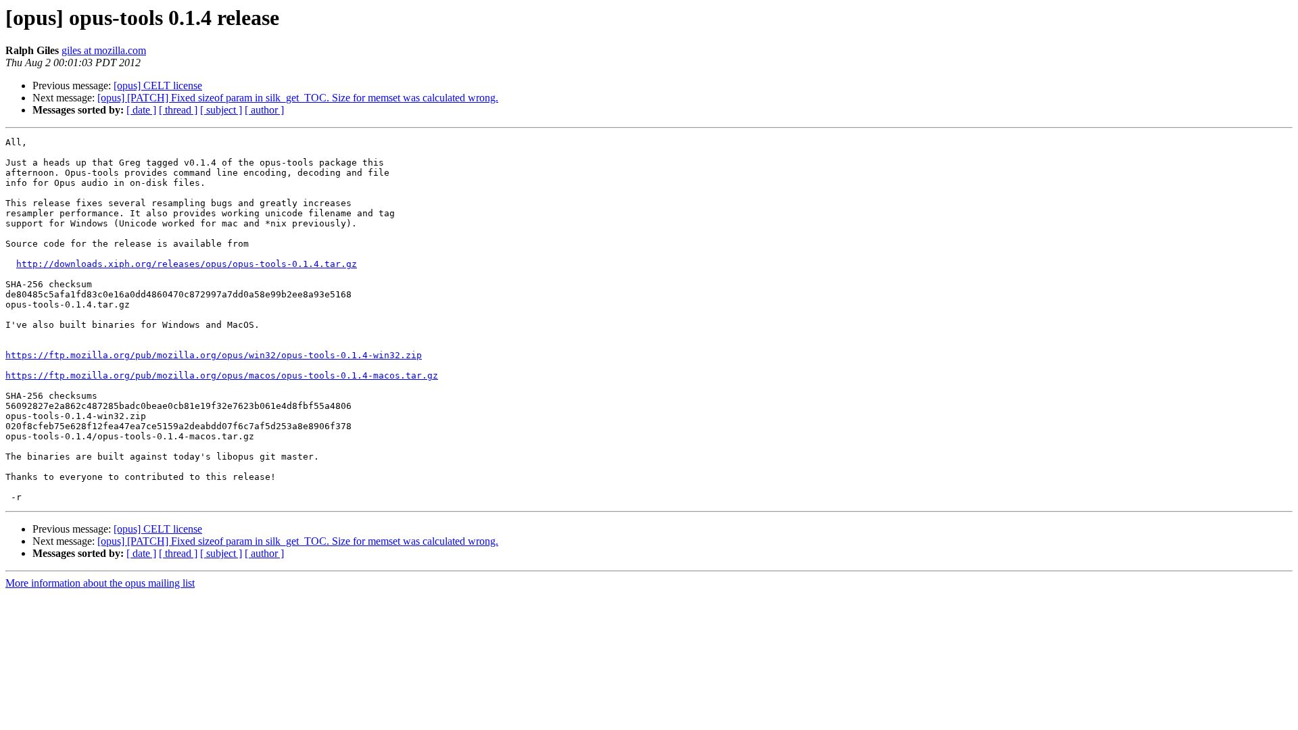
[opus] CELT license (158, 85)
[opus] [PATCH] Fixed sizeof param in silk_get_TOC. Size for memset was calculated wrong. (297, 97)
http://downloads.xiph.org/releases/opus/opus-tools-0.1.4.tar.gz (186, 264)
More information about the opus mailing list (100, 583)
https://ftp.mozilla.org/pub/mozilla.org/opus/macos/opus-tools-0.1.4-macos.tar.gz (221, 375)
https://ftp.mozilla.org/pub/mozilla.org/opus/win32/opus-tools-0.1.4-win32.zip (213, 355)
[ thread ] (178, 110)
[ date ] (141, 110)
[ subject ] (221, 110)
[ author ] (264, 110)
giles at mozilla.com (104, 50)
